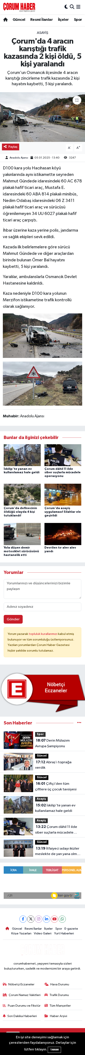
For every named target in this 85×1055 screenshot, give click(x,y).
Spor (78, 20)
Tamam (54, 1049)
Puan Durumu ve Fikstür (24, 1005)
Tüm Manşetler (60, 1005)
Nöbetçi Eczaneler (21, 984)
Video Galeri (42, 933)
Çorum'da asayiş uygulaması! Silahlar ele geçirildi (62, 512)
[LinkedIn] (46, 919)
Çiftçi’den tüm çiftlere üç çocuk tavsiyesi (55, 786)
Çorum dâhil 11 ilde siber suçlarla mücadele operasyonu (62, 472)
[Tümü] (79, 723)
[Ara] (72, 7)
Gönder (13, 619)
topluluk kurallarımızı (43, 634)
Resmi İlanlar (41, 20)
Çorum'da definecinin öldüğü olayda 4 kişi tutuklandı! (20, 512)
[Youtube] (54, 919)
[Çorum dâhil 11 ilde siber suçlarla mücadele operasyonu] (63, 455)
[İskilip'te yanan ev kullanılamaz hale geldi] (22, 455)
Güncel (19, 20)
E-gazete (71, 928)
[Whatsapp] (62, 919)
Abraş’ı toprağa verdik (53, 765)
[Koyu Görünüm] (66, 7)
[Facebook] (23, 919)
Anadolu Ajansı (19, 157)
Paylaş (12, 146)
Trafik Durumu (59, 995)
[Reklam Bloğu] (42, 692)
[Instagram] (38, 919)
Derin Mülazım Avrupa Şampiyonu (52, 743)
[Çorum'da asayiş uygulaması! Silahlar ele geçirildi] (63, 494)
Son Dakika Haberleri (22, 1016)
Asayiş (42, 33)
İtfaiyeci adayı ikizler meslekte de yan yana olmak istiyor (58, 852)
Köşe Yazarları (21, 933)
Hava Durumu (59, 984)
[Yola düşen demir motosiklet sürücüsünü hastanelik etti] (22, 534)
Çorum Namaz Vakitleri (25, 995)
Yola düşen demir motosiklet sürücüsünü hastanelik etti (21, 551)
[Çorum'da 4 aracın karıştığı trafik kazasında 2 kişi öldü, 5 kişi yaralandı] (42, 117)
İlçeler (63, 20)
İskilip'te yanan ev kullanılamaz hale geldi (55, 808)
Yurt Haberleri (64, 933)
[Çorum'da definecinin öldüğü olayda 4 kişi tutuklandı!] (22, 494)
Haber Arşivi (58, 1016)
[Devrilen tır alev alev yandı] (63, 534)
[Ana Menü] (78, 7)
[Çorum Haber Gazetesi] (19, 7)
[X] (30, 919)
